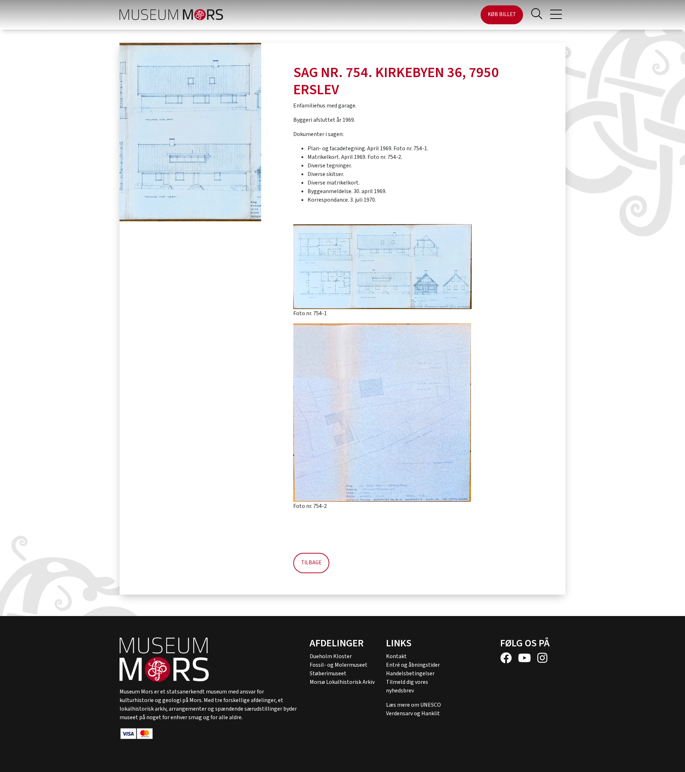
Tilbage (311, 562)
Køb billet (502, 14)
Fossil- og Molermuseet (338, 665)
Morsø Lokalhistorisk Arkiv (342, 682)
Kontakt (396, 656)
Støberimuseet (328, 673)
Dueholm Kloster (331, 656)
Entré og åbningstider (413, 665)
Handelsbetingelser (410, 673)
